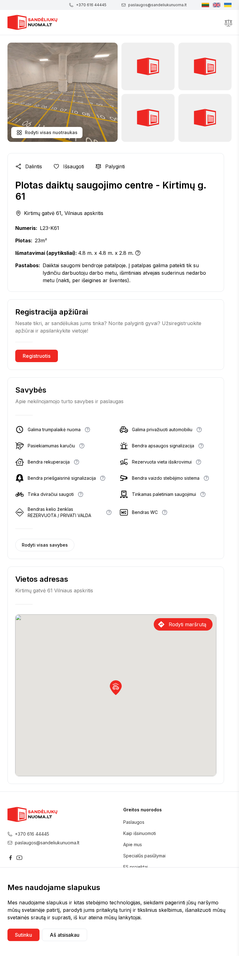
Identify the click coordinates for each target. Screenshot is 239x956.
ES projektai (135, 867)
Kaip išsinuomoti (139, 833)
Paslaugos (133, 822)
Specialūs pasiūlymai (144, 855)
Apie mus (132, 844)
